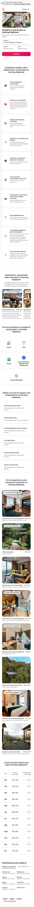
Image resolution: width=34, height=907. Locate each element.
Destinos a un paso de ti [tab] (9, 866)
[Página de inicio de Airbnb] (3, 9)
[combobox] (16, 42)
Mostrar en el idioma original (22, 4)
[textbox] (9, 49)
